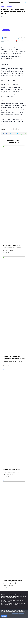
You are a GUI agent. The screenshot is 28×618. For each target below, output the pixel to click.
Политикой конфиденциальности (18, 613)
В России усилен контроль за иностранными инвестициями (12, 470)
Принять (4, 616)
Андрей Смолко (8, 38)
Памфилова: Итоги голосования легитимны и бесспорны (12, 581)
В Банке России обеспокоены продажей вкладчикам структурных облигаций (13, 358)
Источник (4, 125)
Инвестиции (6, 30)
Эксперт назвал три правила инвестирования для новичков (12, 246)
